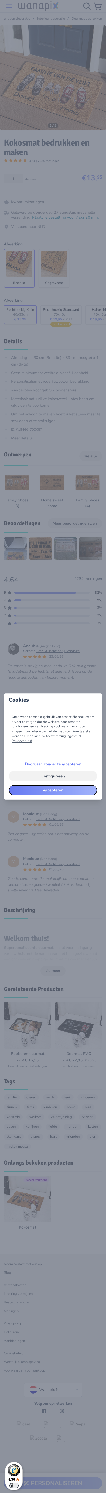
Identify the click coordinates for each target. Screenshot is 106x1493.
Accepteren (53, 790)
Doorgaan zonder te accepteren (53, 764)
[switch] (14, 1485)
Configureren (53, 776)
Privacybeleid (22, 741)
